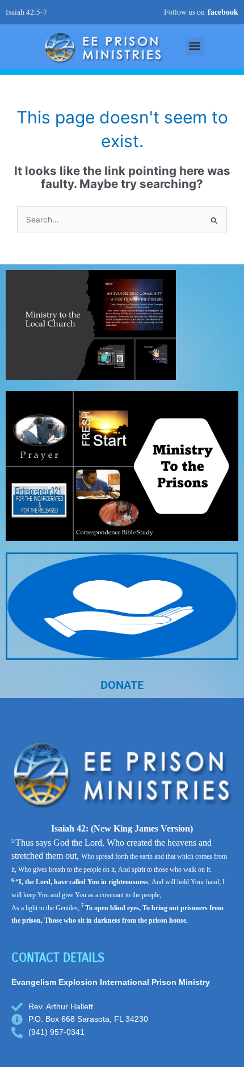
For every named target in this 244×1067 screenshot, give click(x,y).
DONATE (122, 685)
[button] (195, 46)
